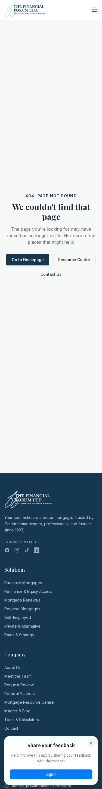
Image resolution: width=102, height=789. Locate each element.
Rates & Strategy (19, 635)
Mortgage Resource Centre (29, 702)
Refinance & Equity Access (28, 591)
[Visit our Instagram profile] (17, 550)
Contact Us (51, 274)
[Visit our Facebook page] (7, 550)
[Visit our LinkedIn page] (36, 550)
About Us (12, 667)
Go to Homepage (28, 259)
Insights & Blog (17, 711)
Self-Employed (17, 617)
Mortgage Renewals (22, 600)
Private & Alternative (22, 626)
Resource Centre (74, 259)
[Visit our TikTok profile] (26, 550)
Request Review (19, 684)
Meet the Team (18, 676)
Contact (11, 728)
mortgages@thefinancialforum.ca (41, 786)
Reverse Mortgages (22, 608)
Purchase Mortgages (23, 582)
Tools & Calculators (21, 719)
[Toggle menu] (94, 9)
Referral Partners (19, 693)
